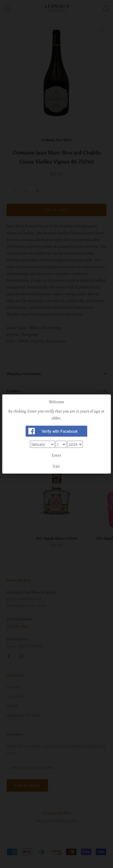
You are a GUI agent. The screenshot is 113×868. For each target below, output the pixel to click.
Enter (56, 455)
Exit (56, 466)
